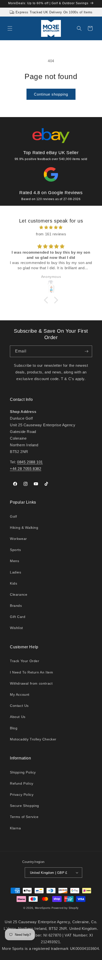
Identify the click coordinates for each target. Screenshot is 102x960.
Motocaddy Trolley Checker (33, 739)
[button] (9, 28)
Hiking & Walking (24, 528)
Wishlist (16, 628)
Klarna (15, 828)
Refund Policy (21, 783)
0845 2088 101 (30, 462)
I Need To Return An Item (31, 672)
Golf (13, 516)
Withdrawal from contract (31, 683)
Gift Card (17, 617)
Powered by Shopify (65, 907)
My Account (19, 694)
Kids (13, 583)
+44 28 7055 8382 (25, 469)
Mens (14, 561)
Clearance (18, 594)
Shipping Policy (23, 772)
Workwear (18, 539)
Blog (13, 728)
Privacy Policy (21, 795)
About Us (18, 717)
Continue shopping (51, 94)
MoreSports (43, 907)
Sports (15, 550)
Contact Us (19, 706)
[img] (51, 227)
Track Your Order (24, 661)
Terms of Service (24, 817)
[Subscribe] (86, 351)
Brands (16, 606)
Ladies (15, 572)
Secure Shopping (24, 806)
